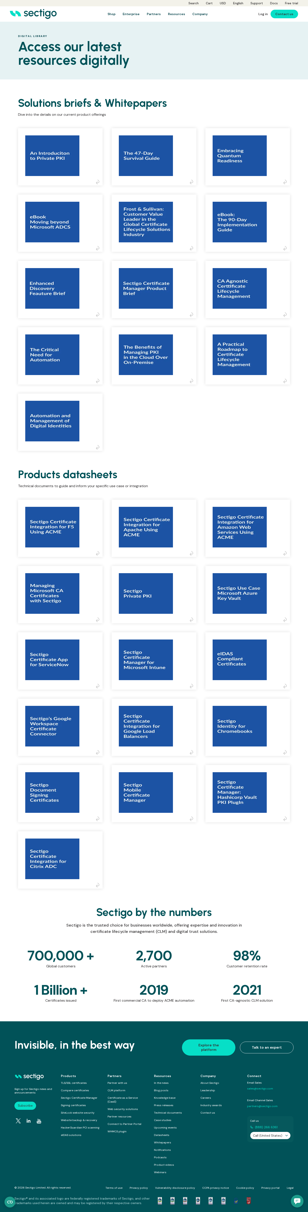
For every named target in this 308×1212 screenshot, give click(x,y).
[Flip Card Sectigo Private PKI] (193, 619)
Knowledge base (164, 1098)
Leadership (207, 1090)
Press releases (163, 1105)
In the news (161, 1083)
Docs (274, 3)
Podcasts (160, 1157)
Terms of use (114, 1188)
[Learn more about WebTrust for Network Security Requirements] (160, 1200)
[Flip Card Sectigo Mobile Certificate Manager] (193, 819)
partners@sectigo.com (262, 1106)
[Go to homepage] (33, 14)
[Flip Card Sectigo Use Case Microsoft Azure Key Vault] (286, 619)
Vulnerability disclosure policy (175, 1188)
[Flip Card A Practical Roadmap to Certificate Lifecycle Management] (286, 381)
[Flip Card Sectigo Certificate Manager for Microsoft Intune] (193, 686)
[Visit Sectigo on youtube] (39, 1121)
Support (257, 3)
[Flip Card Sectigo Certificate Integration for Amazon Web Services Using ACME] (286, 553)
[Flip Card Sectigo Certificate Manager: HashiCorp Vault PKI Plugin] (286, 819)
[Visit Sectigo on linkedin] (28, 1121)
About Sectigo (209, 1083)
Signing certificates (73, 1105)
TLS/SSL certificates (74, 1083)
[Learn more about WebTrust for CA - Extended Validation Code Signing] (198, 1200)
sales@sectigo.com (260, 1088)
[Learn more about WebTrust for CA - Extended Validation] (185, 1200)
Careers (205, 1098)
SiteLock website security (77, 1113)
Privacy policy (139, 1188)
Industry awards (211, 1105)
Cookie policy (245, 1188)
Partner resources (119, 1116)
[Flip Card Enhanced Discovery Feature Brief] (99, 314)
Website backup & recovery (79, 1120)
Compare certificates (75, 1090)
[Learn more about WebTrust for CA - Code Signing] (223, 1200)
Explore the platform (208, 1047)
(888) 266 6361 (266, 1127)
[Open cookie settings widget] (10, 1202)
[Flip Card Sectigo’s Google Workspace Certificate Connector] (99, 752)
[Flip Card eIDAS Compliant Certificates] (286, 686)
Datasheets (161, 1135)
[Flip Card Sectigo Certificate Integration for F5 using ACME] (99, 553)
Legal (290, 1188)
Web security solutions (123, 1109)
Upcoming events (165, 1127)
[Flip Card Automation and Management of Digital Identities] (99, 447)
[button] (297, 1201)
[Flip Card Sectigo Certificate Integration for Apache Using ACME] (193, 553)
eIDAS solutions (71, 1135)
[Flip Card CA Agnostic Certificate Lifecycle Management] (286, 314)
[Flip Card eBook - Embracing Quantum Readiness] (286, 182)
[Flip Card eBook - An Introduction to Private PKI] (99, 182)
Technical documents (168, 1113)
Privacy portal (270, 1188)
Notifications (162, 1150)
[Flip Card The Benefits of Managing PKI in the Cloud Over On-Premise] (193, 381)
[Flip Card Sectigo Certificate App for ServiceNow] (99, 686)
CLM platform (116, 1090)
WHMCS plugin (117, 1131)
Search (193, 3)
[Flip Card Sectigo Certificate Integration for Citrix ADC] (99, 885)
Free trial (291, 3)
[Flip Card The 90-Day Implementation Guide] (286, 248)
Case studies (162, 1120)
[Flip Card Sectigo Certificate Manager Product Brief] (193, 314)
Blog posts (161, 1090)
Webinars (160, 1172)
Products (68, 1076)
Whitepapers (162, 1142)
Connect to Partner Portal (124, 1124)
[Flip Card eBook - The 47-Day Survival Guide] (193, 182)
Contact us (207, 1113)
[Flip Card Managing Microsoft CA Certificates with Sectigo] (99, 619)
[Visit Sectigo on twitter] (18, 1121)
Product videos (164, 1165)
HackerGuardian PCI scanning (80, 1127)
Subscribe (25, 1105)
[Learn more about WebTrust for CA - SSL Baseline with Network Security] (211, 1200)
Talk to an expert (267, 1047)
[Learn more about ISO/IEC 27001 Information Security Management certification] (249, 1200)
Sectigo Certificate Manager (79, 1098)
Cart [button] (209, 3)
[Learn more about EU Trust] (236, 1200)
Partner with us (117, 1083)
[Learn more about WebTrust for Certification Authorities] (172, 1200)
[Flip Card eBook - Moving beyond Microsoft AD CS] (99, 248)
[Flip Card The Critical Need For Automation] (99, 381)
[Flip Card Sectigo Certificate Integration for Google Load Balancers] (193, 752)
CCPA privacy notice (215, 1188)
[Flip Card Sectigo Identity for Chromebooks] (286, 752)
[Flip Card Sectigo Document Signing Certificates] (99, 819)
